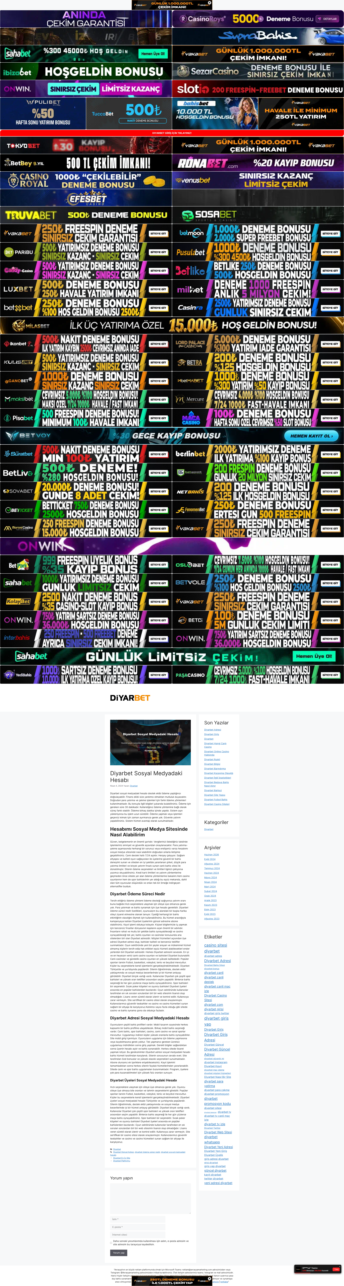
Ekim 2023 (210, 909)
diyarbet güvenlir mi (214, 1058)
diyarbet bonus (211, 968)
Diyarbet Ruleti (212, 759)
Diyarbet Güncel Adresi (123, 1152)
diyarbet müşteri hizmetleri (217, 1073)
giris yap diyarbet (215, 1166)
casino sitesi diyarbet (215, 948)
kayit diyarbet (212, 1174)
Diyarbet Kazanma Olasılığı (218, 773)
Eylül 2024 (210, 859)
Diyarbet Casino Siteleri (217, 804)
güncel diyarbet (215, 1170)
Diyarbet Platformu (121, 1161)
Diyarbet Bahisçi (213, 790)
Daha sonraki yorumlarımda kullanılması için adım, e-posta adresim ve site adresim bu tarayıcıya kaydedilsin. (151, 1243)
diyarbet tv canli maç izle (217, 1117)
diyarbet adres (213, 956)
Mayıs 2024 (210, 877)
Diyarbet (117, 1149)
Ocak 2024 (210, 895)
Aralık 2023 (210, 900)
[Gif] (172, 325)
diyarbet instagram (215, 1062)
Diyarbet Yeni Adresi (218, 1147)
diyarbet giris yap (216, 1021)
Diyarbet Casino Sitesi (215, 998)
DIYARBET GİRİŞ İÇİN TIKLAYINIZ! (172, 133)
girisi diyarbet (211, 1162)
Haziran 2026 (211, 854)
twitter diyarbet (213, 1178)
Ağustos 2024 (211, 863)
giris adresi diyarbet (216, 1159)
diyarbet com (213, 1004)
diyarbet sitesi (213, 1108)
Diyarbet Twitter (212, 1128)
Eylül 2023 (210, 914)
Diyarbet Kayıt (213, 1066)
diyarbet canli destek (213, 979)
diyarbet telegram (210, 1112)
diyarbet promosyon (216, 1094)
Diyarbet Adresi (212, 729)
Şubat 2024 (210, 891)
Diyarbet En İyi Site (121, 1158)
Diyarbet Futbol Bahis (215, 799)
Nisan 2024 (210, 882)
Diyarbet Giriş (211, 734)
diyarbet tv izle (214, 1124)
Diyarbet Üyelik (213, 1155)
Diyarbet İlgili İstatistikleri (217, 777)
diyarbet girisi (213, 1009)
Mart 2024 (210, 886)
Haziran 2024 (211, 873)
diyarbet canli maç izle (217, 989)
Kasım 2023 (210, 905)
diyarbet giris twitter (216, 1013)
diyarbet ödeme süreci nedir (147, 1152)
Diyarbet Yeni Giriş (215, 1151)
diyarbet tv (224, 1112)
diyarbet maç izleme (214, 1070)
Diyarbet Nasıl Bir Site (217, 1077)
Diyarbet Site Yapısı (214, 795)
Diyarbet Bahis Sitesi (214, 965)
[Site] (86, 233)
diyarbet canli (213, 972)
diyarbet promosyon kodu (217, 1101)
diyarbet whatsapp (212, 1139)
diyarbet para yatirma (213, 1083)
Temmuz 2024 (212, 868)
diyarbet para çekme (217, 1090)
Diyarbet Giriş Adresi (216, 1037)
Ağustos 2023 (211, 918)
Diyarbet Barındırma (215, 768)
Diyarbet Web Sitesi (218, 1132)
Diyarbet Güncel (214, 1044)
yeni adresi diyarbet (218, 1183)
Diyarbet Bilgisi (212, 764)
